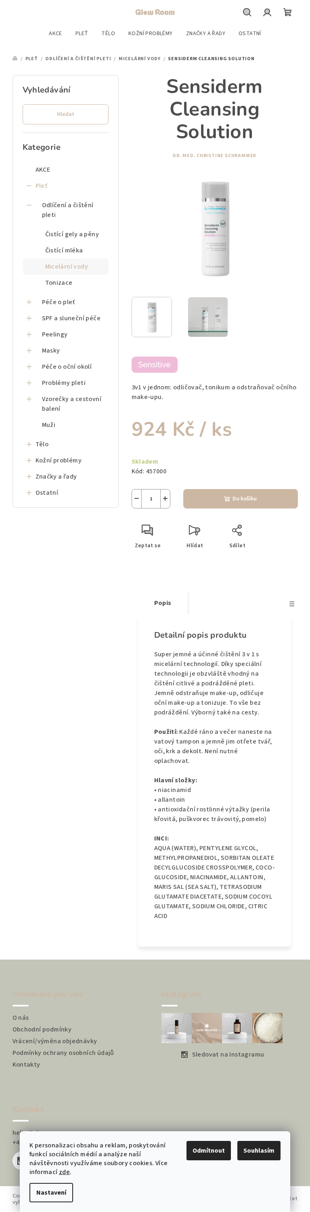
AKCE (43, 169)
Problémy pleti (64, 382)
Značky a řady (56, 476)
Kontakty (26, 1064)
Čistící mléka (64, 250)
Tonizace (59, 282)
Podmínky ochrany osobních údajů (63, 1052)
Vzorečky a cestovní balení (72, 404)
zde (64, 1172)
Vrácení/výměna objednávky (55, 1041)
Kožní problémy (59, 460)
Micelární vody (66, 266)
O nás (21, 1017)
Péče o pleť (58, 302)
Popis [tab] (163, 603)
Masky (51, 350)
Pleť (42, 185)
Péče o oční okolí (67, 366)
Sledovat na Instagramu (228, 1054)
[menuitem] (55, 33)
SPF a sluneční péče (71, 318)
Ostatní (47, 492)
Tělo (42, 444)
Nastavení (51, 1192)
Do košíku (244, 499)
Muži (49, 424)
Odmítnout (209, 1150)
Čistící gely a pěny (72, 234)
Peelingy (55, 334)
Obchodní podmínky (42, 1029)
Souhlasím (258, 1150)
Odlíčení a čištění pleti (68, 210)
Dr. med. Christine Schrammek (214, 155)
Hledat (65, 114)
